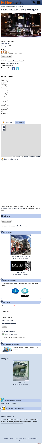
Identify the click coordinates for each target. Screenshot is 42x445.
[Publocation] (10, 4)
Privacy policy (32, 438)
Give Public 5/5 (9, 52)
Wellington (11, 6)
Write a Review (6, 56)
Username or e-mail (8, 306)
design (39, 443)
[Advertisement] (21, 99)
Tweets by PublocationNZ (8, 403)
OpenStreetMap (27, 156)
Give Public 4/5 (7, 52)
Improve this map (35, 156)
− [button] (4, 129)
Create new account (8, 320)
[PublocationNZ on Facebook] (15, 293)
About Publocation (20, 438)
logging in (21, 208)
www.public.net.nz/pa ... (16, 61)
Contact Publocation (20, 441)
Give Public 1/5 (2, 52)
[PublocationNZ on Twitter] (25, 293)
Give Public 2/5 (3, 52)
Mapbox (19, 156)
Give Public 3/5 (5, 52)
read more (15, 349)
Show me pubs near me (11, 159)
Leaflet (13, 156)
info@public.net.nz (12, 63)
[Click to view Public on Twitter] (17, 68)
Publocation (8, 122)
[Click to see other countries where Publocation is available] (22, 3)
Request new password (9, 323)
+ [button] (4, 126)
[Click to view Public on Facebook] (13, 68)
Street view (20, 122)
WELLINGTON (19, 6)
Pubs (6, 6)
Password (5, 311)
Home (2, 6)
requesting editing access (8, 208)
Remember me (7, 317)
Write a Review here (22, 226)
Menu (39, 3)
